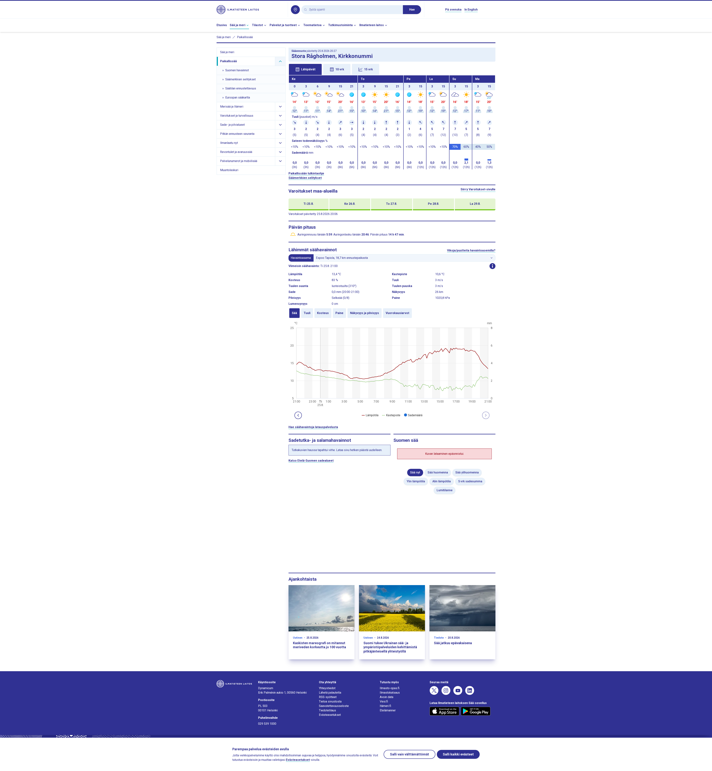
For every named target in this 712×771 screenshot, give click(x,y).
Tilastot (257, 25)
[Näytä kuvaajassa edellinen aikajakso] (298, 415)
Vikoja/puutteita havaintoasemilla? (471, 250)
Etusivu (222, 25)
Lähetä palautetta (330, 692)
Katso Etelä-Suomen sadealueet (311, 460)
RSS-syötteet (328, 697)
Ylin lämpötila (416, 481)
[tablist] (392, 69)
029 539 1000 (267, 723)
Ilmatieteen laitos (371, 25)
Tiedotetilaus (327, 710)
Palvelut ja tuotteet (283, 25)
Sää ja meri (237, 25)
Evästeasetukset (330, 715)
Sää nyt (415, 472)
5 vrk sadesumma (470, 481)
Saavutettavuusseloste (334, 706)
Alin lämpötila (441, 481)
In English (471, 9)
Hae (412, 9)
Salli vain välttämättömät (409, 754)
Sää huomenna (438, 472)
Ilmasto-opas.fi (389, 688)
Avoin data (386, 697)
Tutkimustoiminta (340, 25)
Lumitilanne (444, 490)
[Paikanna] (295, 9)
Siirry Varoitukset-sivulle (478, 189)
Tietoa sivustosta (330, 701)
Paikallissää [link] (245, 37)
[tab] (305, 69)
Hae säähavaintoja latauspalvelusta (313, 427)
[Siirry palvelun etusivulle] (251, 9)
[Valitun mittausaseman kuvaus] (492, 266)
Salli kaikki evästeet (458, 754)
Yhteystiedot (327, 688)
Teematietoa (312, 25)
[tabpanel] (392, 122)
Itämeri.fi (385, 706)
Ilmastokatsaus (390, 692)
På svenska (453, 9)
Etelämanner (388, 710)
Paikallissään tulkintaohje (306, 173)
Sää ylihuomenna (467, 472)
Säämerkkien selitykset (305, 178)
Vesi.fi (384, 701)
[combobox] (354, 10)
